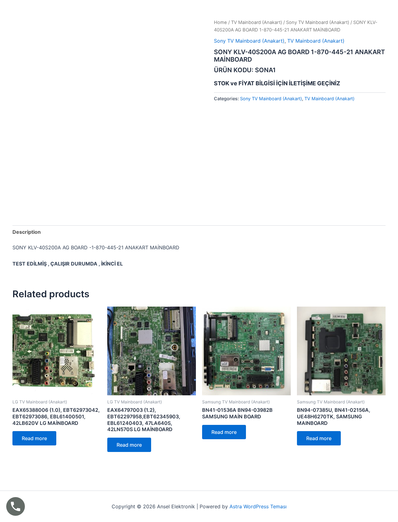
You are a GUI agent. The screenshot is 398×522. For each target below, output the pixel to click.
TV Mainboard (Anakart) (256, 22)
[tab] (26, 231)
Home (220, 22)
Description (26, 232)
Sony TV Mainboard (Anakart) (317, 22)
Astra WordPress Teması (258, 506)
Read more (34, 438)
